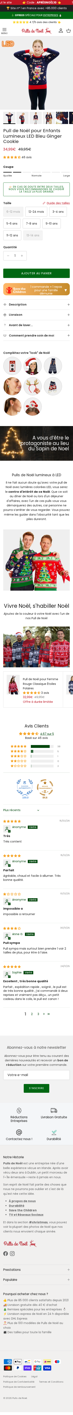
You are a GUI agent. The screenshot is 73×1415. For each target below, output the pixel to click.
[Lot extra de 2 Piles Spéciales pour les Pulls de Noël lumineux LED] (12, 369)
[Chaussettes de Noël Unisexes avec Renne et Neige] (53, 369)
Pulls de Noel (19, 1401)
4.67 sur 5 (47, 737)
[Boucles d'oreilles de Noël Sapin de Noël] (12, 389)
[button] (12, 160)
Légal (34, 1379)
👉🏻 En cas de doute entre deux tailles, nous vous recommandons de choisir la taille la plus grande (36, 192)
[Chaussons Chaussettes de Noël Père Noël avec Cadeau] (53, 389)
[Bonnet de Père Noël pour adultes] (33, 369)
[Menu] (4, 33)
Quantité (10, 250)
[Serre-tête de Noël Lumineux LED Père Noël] (33, 409)
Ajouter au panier (36, 276)
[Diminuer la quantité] (7, 258)
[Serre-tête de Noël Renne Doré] (33, 389)
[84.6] (45, 790)
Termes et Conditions (51, 1384)
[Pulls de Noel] (36, 33)
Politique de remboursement (19, 1389)
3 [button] (38, 1017)
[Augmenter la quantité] (23, 258)
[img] (12, 824)
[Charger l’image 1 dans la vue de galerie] (36, 76)
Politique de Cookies (15, 1379)
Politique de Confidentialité (18, 1384)
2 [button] (32, 1017)
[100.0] (25, 790)
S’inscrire (36, 1091)
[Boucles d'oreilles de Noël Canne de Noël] (12, 409)
